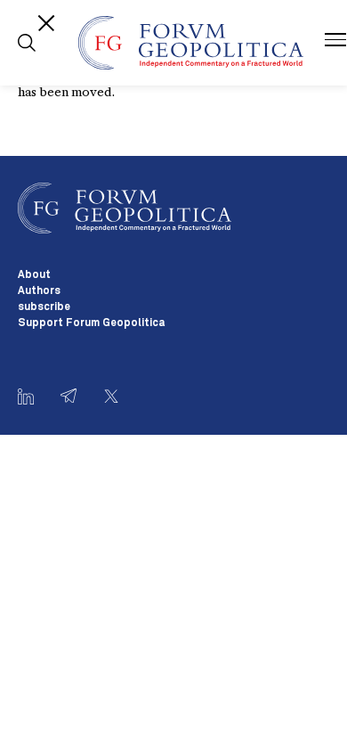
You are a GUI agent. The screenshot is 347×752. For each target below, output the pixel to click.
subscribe (44, 307)
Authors (39, 291)
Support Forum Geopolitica (91, 323)
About (34, 275)
